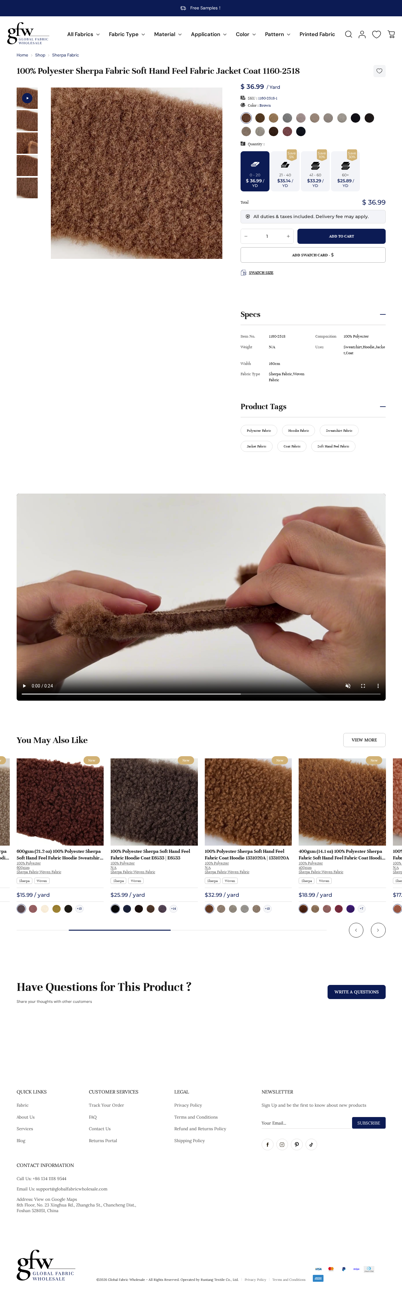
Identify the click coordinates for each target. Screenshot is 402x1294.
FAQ (93, 1117)
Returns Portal (103, 1140)
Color (242, 34)
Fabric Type (124, 34)
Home (22, 55)
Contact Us (100, 1128)
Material (164, 34)
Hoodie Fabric (298, 430)
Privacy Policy (188, 1105)
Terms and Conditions (196, 1117)
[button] (356, 930)
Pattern (274, 34)
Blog (21, 1140)
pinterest (297, 1145)
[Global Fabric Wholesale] (28, 33)
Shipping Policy (189, 1140)
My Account (362, 34)
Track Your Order (106, 1105)
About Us (26, 1117)
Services (25, 1128)
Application (205, 34)
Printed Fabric (317, 34)
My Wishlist (376, 34)
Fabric (23, 1105)
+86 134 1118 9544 (49, 1178)
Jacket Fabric (256, 446)
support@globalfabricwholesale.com (71, 1189)
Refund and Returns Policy (200, 1128)
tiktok (312, 1145)
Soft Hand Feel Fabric (333, 446)
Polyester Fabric (259, 430)
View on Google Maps (55, 1199)
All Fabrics (80, 34)
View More (364, 740)
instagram (282, 1145)
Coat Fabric (292, 446)
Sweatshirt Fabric (339, 430)
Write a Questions (356, 992)
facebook (268, 1145)
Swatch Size (261, 272)
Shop (40, 55)
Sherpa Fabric (65, 55)
